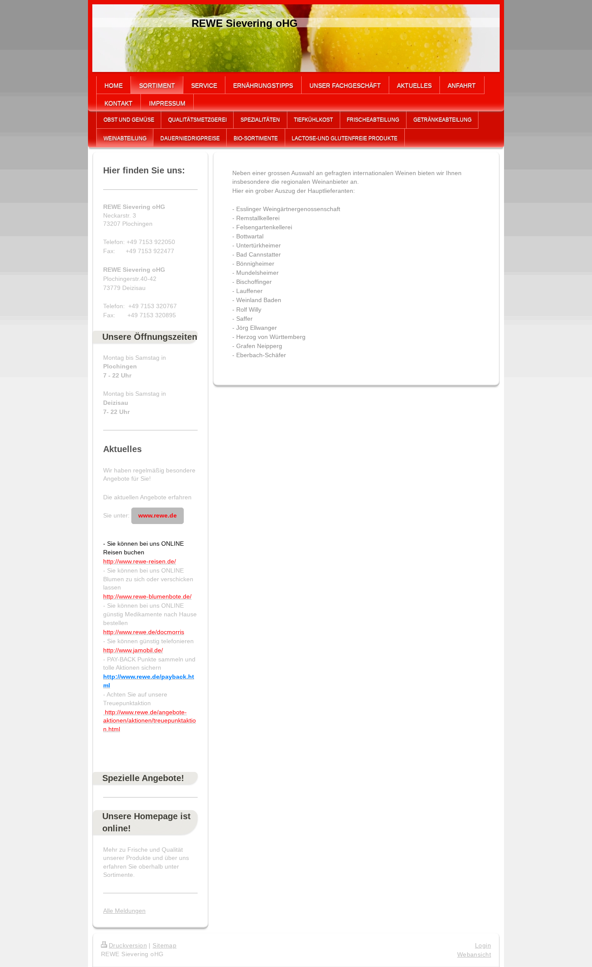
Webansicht (474, 954)
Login (483, 945)
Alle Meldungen (124, 910)
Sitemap (164, 945)
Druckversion (128, 945)
